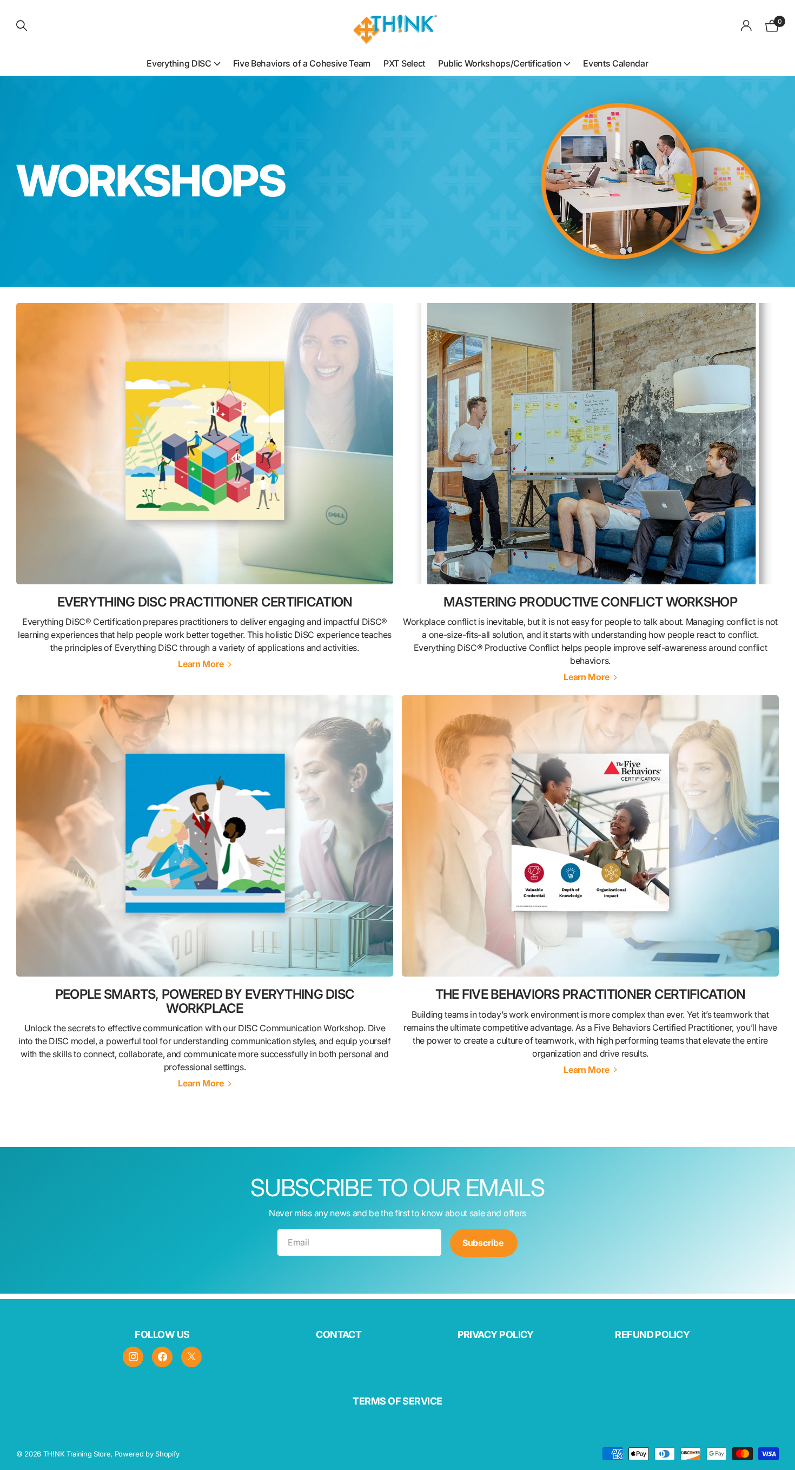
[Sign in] (746, 26)
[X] (191, 1357)
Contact (338, 1334)
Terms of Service (397, 1401)
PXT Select (404, 63)
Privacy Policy (496, 1334)
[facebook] (162, 1357)
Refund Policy (652, 1334)
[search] (21, 26)
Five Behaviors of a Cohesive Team (301, 63)
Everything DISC (179, 63)
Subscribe (483, 1242)
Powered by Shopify (147, 1453)
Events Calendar (615, 63)
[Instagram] (133, 1357)
